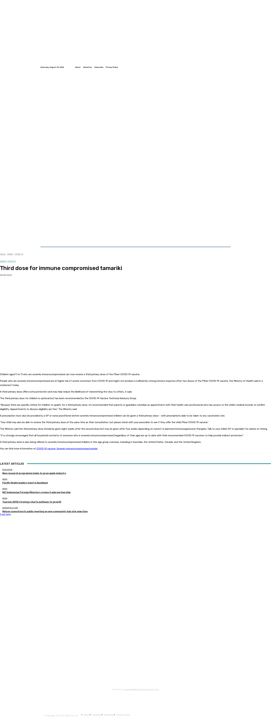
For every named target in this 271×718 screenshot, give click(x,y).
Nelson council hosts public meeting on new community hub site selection (45, 511)
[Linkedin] (229, 67)
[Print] (50, 285)
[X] (16, 285)
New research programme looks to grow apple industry (34, 473)
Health (10, 254)
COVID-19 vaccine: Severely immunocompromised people (66, 448)
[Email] (39, 285)
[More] (61, 285)
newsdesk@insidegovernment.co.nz (141, 689)
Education (7, 470)
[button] (227, 239)
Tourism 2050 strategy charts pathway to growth (31, 502)
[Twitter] (225, 67)
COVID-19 (18, 254)
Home (2, 254)
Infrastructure (10, 508)
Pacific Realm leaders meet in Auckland (25, 482)
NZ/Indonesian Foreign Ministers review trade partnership (36, 492)
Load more (5, 514)
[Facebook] (221, 67)
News (4, 479)
